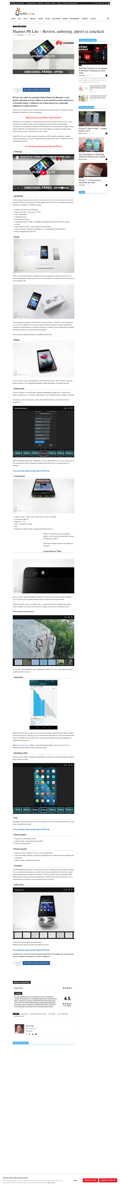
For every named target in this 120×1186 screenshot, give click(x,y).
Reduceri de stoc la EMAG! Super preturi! (43, 117)
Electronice (56, 19)
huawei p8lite (51, 1014)
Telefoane (24, 26)
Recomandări (74, 19)
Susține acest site (31, 3)
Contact (93, 19)
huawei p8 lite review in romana (38, 1014)
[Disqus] (43, 1107)
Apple (25, 19)
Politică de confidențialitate (70, 3)
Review (65, 19)
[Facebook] (94, 3)
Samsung (81, 151)
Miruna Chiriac (83, 133)
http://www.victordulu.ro (31, 1028)
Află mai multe (51, 1182)
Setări (75, 1180)
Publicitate (40, 3)
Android (33, 19)
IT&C (19, 26)
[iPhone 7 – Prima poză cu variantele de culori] (93, 170)
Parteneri (47, 3)
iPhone (15, 325)
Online (40, 19)
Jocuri (47, 19)
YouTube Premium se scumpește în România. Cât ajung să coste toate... (93, 70)
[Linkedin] (33, 1034)
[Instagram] (100, 3)
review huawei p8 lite (19, 1016)
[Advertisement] (75, 11)
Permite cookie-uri (108, 1180)
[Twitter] (36, 1034)
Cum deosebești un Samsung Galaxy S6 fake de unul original (92, 155)
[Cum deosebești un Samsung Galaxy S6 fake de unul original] (93, 144)
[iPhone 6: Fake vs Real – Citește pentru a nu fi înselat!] (93, 118)
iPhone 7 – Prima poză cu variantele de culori (90, 181)
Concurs (85, 19)
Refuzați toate (90, 1180)
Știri (19, 19)
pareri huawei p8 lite (62, 1014)
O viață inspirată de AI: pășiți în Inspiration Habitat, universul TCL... (98, 87)
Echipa (59, 3)
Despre (54, 3)
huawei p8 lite (24, 1014)
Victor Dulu (20, 35)
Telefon (55, 200)
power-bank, (24, 745)
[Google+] (97, 3)
